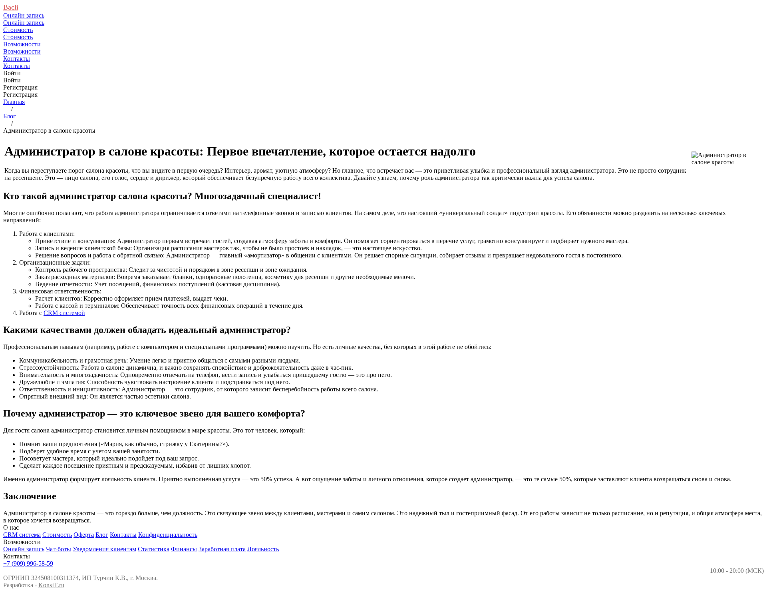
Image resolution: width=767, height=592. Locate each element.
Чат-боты (58, 549)
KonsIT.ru (51, 585)
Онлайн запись (23, 549)
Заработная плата (222, 549)
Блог (9, 116)
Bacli (10, 7)
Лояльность (263, 549)
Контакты (123, 534)
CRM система (22, 534)
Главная (14, 101)
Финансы (184, 549)
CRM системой (64, 312)
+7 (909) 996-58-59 (28, 563)
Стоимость (57, 534)
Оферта (84, 534)
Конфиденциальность (167, 534)
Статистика (153, 549)
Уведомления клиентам (104, 549)
